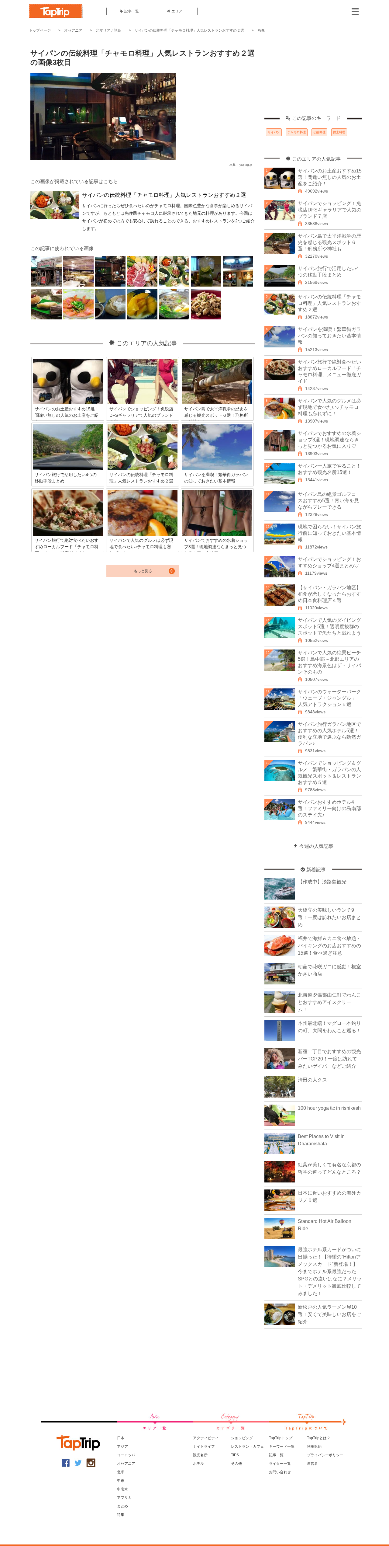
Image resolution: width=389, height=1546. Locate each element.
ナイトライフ (204, 1446)
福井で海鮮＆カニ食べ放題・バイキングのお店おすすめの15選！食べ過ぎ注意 (329, 946)
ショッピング (242, 1438)
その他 (236, 1463)
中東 (120, 1480)
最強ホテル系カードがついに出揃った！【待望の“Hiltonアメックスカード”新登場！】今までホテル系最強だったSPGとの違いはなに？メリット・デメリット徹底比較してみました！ (330, 1271)
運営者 (312, 1463)
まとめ (122, 1506)
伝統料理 (319, 132)
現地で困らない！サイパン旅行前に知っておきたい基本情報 (329, 533)
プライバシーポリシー (325, 1455)
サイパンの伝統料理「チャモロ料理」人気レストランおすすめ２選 (189, 30)
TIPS (235, 1455)
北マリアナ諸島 (108, 30)
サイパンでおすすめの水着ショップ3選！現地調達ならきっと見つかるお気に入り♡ (329, 440)
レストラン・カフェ (247, 1446)
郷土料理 (339, 132)
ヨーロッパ (126, 1455)
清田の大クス (312, 1079)
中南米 (122, 1489)
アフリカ (124, 1498)
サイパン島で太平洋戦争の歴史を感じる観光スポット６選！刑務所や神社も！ (329, 242)
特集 (120, 1515)
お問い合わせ (280, 1472)
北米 (120, 1472)
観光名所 (200, 1455)
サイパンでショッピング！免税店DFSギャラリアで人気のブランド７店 (329, 210)
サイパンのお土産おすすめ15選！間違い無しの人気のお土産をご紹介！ (330, 177)
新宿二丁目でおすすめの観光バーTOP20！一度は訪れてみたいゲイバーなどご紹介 (329, 1059)
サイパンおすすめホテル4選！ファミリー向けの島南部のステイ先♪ (329, 808)
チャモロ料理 (296, 132)
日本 (120, 1438)
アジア (122, 1446)
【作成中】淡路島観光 (322, 881)
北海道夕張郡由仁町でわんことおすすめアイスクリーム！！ (329, 1002)
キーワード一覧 (281, 1446)
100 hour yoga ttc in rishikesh (329, 1108)
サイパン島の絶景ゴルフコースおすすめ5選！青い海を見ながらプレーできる (329, 501)
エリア (176, 11)
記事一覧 (131, 11)
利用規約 (314, 1446)
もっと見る (143, 571)
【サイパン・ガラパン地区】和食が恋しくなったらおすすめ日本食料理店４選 (329, 594)
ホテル (198, 1463)
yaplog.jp (245, 164)
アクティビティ (206, 1438)
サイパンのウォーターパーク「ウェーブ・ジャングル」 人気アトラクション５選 (329, 698)
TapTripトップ (280, 1438)
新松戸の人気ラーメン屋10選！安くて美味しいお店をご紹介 (329, 1314)
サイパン (274, 132)
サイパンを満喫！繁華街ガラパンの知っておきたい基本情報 (329, 336)
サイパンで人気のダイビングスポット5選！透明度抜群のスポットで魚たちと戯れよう (329, 626)
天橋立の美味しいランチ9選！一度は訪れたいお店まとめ (329, 917)
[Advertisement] (313, 78)
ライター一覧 (280, 1463)
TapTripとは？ (318, 1438)
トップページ (40, 30)
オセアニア (73, 30)
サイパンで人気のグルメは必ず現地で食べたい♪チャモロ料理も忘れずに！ (329, 407)
